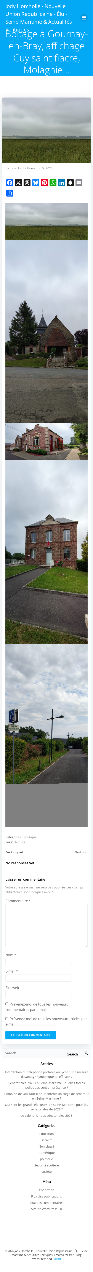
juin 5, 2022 (44, 168)
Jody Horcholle (20, 168)
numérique (46, 1153)
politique (30, 837)
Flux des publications (46, 1196)
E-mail (11, 971)
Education (46, 1134)
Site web (12, 987)
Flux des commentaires (46, 1203)
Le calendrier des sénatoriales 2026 (46, 1115)
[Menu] (84, 18)
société (47, 1171)
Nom (10, 955)
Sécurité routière (46, 1165)
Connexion (46, 1190)
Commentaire (18, 900)
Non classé (47, 1146)
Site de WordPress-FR (46, 1209)
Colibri (57, 1259)
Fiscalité (46, 1140)
